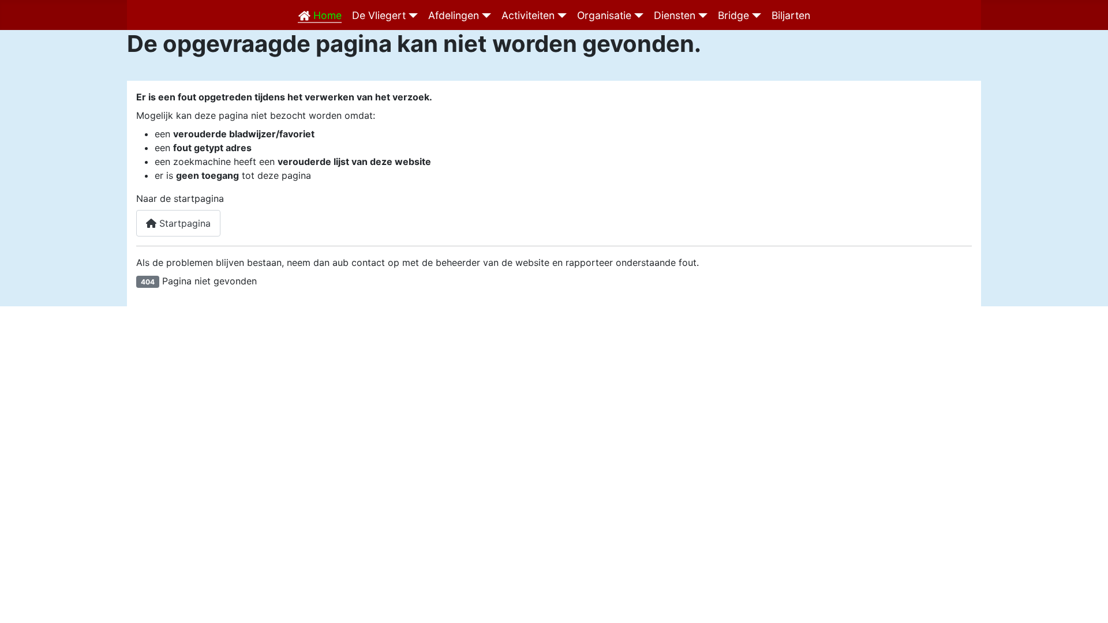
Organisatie (604, 15)
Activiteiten (528, 15)
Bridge (733, 15)
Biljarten (791, 15)
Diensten (674, 15)
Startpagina (183, 223)
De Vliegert (379, 15)
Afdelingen (453, 15)
